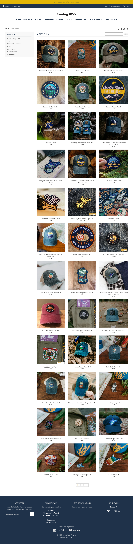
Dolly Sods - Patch (82, 71)
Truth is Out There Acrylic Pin (50, 439)
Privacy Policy (51, 522)
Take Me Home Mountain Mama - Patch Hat (51, 255)
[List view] (127, 34)
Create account (115, 6)
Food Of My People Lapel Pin (113, 254)
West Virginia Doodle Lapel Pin (82, 219)
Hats (69, 20)
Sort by (101, 34)
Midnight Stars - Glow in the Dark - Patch (51, 182)
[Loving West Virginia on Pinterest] (127, 29)
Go (32, 514)
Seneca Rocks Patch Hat (82, 367)
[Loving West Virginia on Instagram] (124, 29)
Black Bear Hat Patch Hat (51, 403)
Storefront (111, 20)
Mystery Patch (113, 219)
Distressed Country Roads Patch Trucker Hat (82, 182)
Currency (14, 6)
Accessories (80, 20)
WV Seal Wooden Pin (82, 439)
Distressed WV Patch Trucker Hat (51, 71)
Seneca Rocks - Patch (50, 107)
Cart (127, 6)
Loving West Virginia (69, 535)
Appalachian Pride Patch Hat (51, 292)
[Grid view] (125, 34)
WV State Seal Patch (51, 367)
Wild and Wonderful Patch (51, 219)
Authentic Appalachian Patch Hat (113, 330)
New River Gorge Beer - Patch (82, 292)
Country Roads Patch (113, 107)
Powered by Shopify (66, 537)
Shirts (38, 20)
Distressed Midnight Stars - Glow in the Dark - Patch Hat (114, 293)
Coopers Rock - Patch (50, 474)
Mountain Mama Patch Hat (113, 71)
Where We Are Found (51, 513)
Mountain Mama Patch (114, 181)
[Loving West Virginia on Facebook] (121, 29)
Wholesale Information (50, 515)
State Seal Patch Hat (82, 107)
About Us (50, 511)
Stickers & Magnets (54, 20)
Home (7, 29)
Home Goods (96, 20)
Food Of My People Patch (82, 254)
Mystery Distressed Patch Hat (82, 143)
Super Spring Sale (24, 20)
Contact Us (51, 520)
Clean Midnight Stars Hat (114, 439)
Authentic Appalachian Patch (82, 330)
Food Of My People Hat (50, 330)
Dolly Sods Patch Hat (113, 367)
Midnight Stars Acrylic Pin (82, 474)
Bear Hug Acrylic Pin (114, 403)
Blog (50, 518)
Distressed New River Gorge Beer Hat (82, 403)
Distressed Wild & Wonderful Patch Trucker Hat (113, 144)
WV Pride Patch (113, 474)
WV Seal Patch (51, 143)
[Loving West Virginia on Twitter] (118, 29)
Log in (106, 6)
